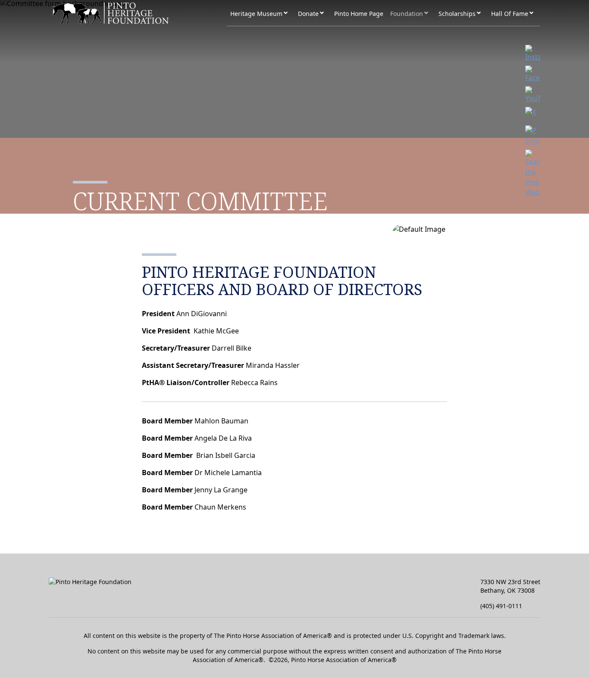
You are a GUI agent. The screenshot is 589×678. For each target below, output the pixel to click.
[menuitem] (135, 13)
